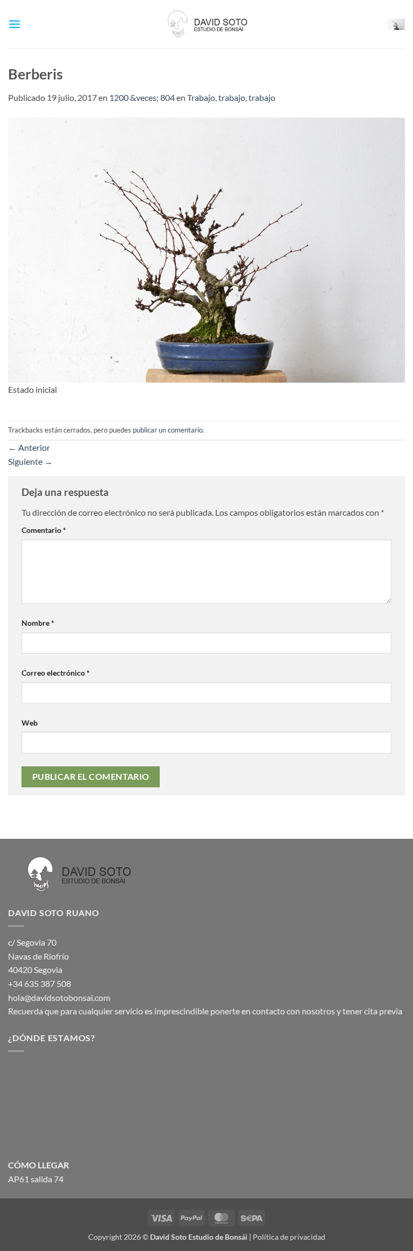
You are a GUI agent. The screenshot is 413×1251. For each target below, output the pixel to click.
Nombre (38, 622)
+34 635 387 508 (39, 983)
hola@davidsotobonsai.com (59, 997)
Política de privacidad (289, 1236)
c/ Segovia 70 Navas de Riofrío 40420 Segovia (38, 956)
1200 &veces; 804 (142, 97)
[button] (14, 24)
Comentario (44, 530)
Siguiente (30, 461)
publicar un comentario (168, 430)
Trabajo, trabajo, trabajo (231, 97)
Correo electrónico (56, 672)
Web (30, 722)
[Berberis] (206, 249)
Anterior (29, 447)
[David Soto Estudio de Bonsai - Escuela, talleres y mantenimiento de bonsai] (206, 24)
